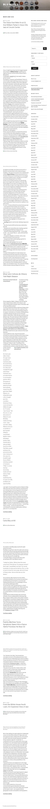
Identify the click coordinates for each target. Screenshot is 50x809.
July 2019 (33, 140)
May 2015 (33, 205)
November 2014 (34, 220)
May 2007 (33, 251)
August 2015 (34, 198)
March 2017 (33, 155)
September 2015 (34, 195)
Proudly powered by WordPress (9, 806)
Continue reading (7, 511)
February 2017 (34, 157)
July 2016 (33, 171)
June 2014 (33, 232)
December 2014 (34, 217)
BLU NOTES (10, 4)
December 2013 (34, 246)
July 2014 (33, 229)
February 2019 (34, 143)
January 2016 (34, 186)
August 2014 (34, 227)
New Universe (16, 138)
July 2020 (33, 124)
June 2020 (33, 126)
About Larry (33, 78)
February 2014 (34, 241)
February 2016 (34, 183)
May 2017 (33, 150)
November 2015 (34, 191)
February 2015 (34, 212)
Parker (10, 104)
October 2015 (34, 193)
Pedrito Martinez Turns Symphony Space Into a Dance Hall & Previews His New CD (15, 624)
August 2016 (34, 169)
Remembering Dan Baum (36, 96)
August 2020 (34, 121)
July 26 (11, 76)
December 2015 (34, 188)
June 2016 (33, 174)
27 (15, 76)
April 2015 (33, 207)
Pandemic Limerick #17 (36, 102)
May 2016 (33, 176)
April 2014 (33, 236)
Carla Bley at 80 (9, 521)
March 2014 (33, 239)
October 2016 (34, 164)
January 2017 (34, 159)
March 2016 (33, 181)
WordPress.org (34, 273)
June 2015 (33, 203)
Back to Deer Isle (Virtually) (37, 109)
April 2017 (33, 152)
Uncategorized (34, 258)
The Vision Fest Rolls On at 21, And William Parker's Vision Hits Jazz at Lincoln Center (15, 25)
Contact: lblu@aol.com (36, 81)
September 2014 (34, 224)
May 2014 (33, 234)
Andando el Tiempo (10, 610)
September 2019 (34, 138)
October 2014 (34, 222)
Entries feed (33, 268)
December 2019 (34, 131)
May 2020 (33, 128)
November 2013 (34, 248)
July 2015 (33, 200)
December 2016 (34, 162)
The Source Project (14, 663)
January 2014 (34, 244)
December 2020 (34, 116)
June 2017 (33, 147)
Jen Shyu (6, 222)
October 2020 (34, 119)
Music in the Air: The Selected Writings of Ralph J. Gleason (15, 327)
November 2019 (34, 133)
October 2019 (34, 135)
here (14, 148)
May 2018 (33, 145)
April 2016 (33, 179)
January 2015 (34, 215)
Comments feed (34, 271)
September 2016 (34, 167)
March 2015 (33, 210)
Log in (32, 266)
